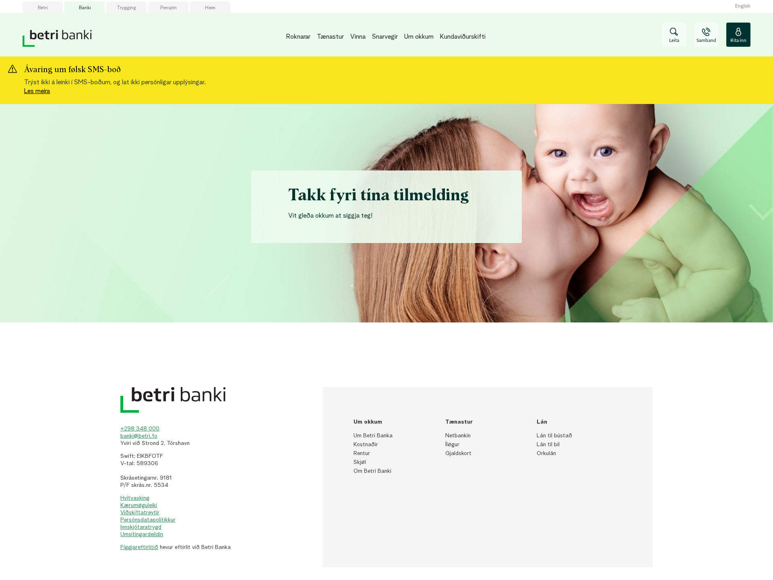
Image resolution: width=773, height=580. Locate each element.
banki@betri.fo (138, 436)
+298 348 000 (139, 429)
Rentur (361, 453)
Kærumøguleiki (138, 505)
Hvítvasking (134, 498)
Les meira (37, 91)
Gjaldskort (458, 453)
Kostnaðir (365, 444)
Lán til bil (548, 444)
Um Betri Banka (373, 436)
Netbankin (458, 436)
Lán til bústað (554, 436)
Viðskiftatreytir (139, 513)
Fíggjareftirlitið (139, 547)
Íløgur (452, 444)
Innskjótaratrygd (140, 527)
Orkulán (546, 453)
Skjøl (359, 462)
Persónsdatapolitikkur (148, 520)
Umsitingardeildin (141, 534)
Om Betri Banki (372, 471)
